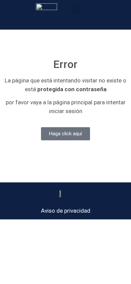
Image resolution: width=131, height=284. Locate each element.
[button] (76, 8)
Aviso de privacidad (65, 210)
